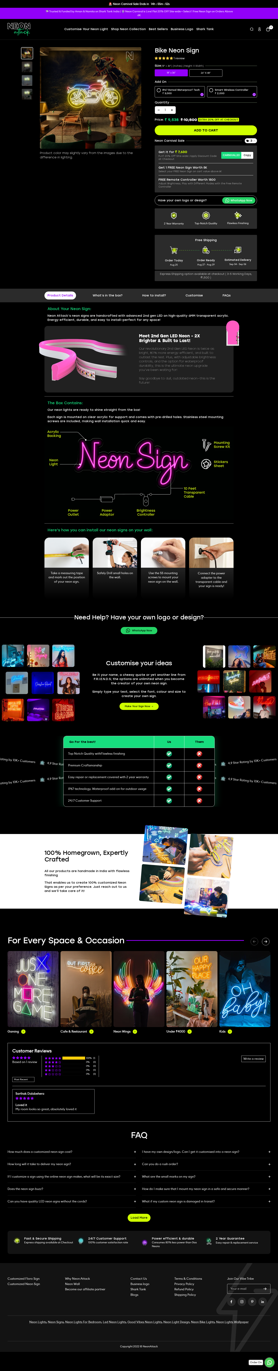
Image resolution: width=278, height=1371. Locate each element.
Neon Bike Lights (203, 1322)
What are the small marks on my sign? (168, 1177)
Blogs (134, 1295)
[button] (164, 58)
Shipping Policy (185, 1295)
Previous (254, 941)
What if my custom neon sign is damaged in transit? (178, 1201)
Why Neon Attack (77, 1279)
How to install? (154, 295)
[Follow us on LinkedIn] (262, 1302)
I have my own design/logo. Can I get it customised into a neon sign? (190, 1152)
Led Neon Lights (114, 1322)
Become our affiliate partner (85, 1289)
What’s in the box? (108, 295)
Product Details (60, 295)
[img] (53, 1098)
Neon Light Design (176, 1322)
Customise (194, 295)
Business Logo (182, 29)
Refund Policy (184, 1289)
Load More (139, 1217)
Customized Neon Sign (24, 1284)
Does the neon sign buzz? (25, 1189)
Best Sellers (158, 29)
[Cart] (268, 29)
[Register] (265, 1288)
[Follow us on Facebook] (231, 1302)
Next (265, 941)
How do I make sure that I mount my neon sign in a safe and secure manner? (195, 1189)
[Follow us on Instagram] (242, 1302)
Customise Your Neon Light (86, 29)
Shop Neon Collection (128, 29)
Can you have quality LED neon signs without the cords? (47, 1201)
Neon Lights (37, 1322)
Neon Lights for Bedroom (83, 1322)
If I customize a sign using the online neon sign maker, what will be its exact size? (64, 1177)
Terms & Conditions (188, 1279)
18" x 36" (171, 72)
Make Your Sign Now (137, 706)
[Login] (259, 29)
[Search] (251, 29)
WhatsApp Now (142, 630)
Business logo (139, 1284)
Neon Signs (56, 1322)
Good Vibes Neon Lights (144, 1322)
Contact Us (138, 1279)
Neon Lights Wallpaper (232, 1322)
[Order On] (269, 1362)
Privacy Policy (184, 1284)
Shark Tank (205, 29)
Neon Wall (72, 1284)
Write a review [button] (253, 1059)
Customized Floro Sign (24, 1279)
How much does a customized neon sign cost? (40, 1152)
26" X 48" (206, 72)
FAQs (227, 295)
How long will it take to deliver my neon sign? (39, 1164)
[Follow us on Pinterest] (252, 1302)
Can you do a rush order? (160, 1164)
